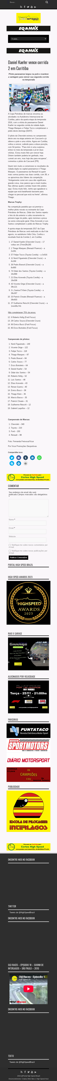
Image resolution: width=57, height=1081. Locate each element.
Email (11, 528)
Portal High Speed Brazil (20, 565)
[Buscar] (47, 2)
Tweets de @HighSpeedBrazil (22, 912)
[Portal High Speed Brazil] (28, 21)
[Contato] (28, 30)
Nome (11, 519)
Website (12, 536)
